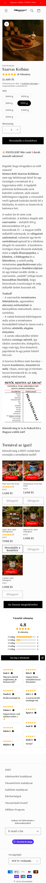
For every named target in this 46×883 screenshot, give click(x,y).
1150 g (24, 103)
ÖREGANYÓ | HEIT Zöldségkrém (30, 531)
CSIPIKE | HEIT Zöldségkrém (8, 579)
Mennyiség (7, 124)
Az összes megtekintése (23, 604)
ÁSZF (8, 769)
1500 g (10, 117)
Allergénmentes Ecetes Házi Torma (32, 485)
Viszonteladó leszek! (16, 803)
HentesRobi (27, 881)
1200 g (10, 111)
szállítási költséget (30, 83)
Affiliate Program (15, 809)
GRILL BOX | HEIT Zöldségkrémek (9, 531)
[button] (6, 10)
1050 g (26, 97)
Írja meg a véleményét (19, 658)
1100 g (10, 104)
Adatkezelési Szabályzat (18, 776)
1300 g (26, 111)
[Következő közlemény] (41, 3)
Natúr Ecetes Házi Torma (10, 484)
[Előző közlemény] (5, 3)
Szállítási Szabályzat (16, 789)
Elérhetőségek (13, 796)
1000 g (10, 97)
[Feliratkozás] (37, 831)
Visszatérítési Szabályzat (19, 783)
